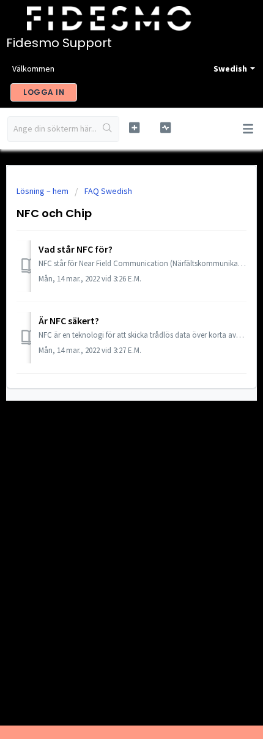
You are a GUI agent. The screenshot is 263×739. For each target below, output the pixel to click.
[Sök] (108, 129)
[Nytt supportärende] (134, 127)
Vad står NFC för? (76, 249)
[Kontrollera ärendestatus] (165, 127)
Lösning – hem (43, 190)
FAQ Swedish (108, 190)
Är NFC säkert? (69, 320)
